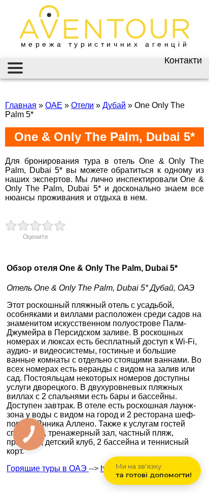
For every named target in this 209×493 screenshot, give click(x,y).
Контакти (183, 60)
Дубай (114, 105)
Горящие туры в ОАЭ (48, 468)
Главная (21, 105)
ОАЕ (53, 105)
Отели (82, 105)
